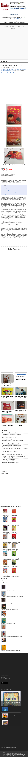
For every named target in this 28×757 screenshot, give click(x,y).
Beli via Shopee (14, 28)
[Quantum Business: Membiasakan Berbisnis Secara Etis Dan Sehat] (21, 374)
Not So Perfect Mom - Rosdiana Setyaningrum (7, 412)
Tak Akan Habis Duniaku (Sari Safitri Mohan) (11, 445)
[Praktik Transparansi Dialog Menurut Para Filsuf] (7, 378)
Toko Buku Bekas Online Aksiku (10, 747)
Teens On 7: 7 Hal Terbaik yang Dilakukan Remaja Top (13, 456)
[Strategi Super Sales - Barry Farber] (21, 405)
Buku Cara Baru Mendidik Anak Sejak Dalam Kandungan (14, 449)
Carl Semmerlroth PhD (20, 69)
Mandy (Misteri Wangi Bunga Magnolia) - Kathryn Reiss (21, 397)
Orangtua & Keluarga (7, 70)
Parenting (12, 70)
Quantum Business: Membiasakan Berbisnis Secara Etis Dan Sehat (21, 378)
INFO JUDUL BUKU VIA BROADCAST (17, 26)
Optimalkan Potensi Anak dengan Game (11, 192)
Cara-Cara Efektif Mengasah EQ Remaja (10, 462)
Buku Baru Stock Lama (6, 69)
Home (1, 69)
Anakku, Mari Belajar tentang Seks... (10, 188)
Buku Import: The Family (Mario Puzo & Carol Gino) (10, 616)
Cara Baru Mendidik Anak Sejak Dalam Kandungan (12, 460)
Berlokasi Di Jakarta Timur (21, 754)
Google (12, 755)
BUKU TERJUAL (13, 69)
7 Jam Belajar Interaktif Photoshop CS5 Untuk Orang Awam (12, 596)
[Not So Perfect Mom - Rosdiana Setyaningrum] (7, 405)
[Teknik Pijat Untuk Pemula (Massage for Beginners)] (7, 418)
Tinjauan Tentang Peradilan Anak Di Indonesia (11, 434)
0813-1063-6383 (17, 18)
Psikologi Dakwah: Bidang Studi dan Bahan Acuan (12, 440)
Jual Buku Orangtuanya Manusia (9, 457)
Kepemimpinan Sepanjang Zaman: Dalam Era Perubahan (14, 439)
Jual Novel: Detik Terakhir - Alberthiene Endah (9, 609)
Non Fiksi (2, 70)
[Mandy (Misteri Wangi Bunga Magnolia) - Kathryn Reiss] (21, 391)
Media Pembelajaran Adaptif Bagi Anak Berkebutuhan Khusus (7, 398)
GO (13, 67)
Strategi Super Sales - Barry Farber (21, 411)
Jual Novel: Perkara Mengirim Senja (8, 623)
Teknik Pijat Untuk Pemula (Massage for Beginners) (7, 424)
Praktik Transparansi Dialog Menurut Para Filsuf (7, 384)
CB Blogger (19, 753)
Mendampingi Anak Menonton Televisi (11, 190)
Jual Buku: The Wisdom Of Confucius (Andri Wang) (10, 650)
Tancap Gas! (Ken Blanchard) (8, 459)
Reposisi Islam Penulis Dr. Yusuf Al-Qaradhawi (11, 442)
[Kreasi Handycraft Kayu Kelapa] (21, 418)
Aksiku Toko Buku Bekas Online (15, 752)
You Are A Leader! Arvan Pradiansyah (10, 451)
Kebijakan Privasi (22, 28)
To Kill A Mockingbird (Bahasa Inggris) (8, 590)
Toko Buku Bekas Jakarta (9, 754)
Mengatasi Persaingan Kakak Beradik (11, 194)
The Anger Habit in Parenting (8, 72)
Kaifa (25, 69)
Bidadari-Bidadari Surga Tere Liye (9, 437)
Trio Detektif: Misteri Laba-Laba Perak (10, 435)
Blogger (8, 755)
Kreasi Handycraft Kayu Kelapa (21, 424)
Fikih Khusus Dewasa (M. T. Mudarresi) (10, 443)
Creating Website (13, 753)
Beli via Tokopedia (6, 28)
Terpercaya (15, 754)
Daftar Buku (6, 26)
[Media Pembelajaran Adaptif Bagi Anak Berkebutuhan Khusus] (7, 391)
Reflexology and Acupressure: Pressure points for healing (14, 432)
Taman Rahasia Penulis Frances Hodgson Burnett (10, 629)
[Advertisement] (14, 45)
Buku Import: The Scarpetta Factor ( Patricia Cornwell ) (11, 636)
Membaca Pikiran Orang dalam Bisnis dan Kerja (12, 454)
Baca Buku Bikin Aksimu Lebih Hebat (19, 755)
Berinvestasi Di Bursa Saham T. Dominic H (11, 446)
